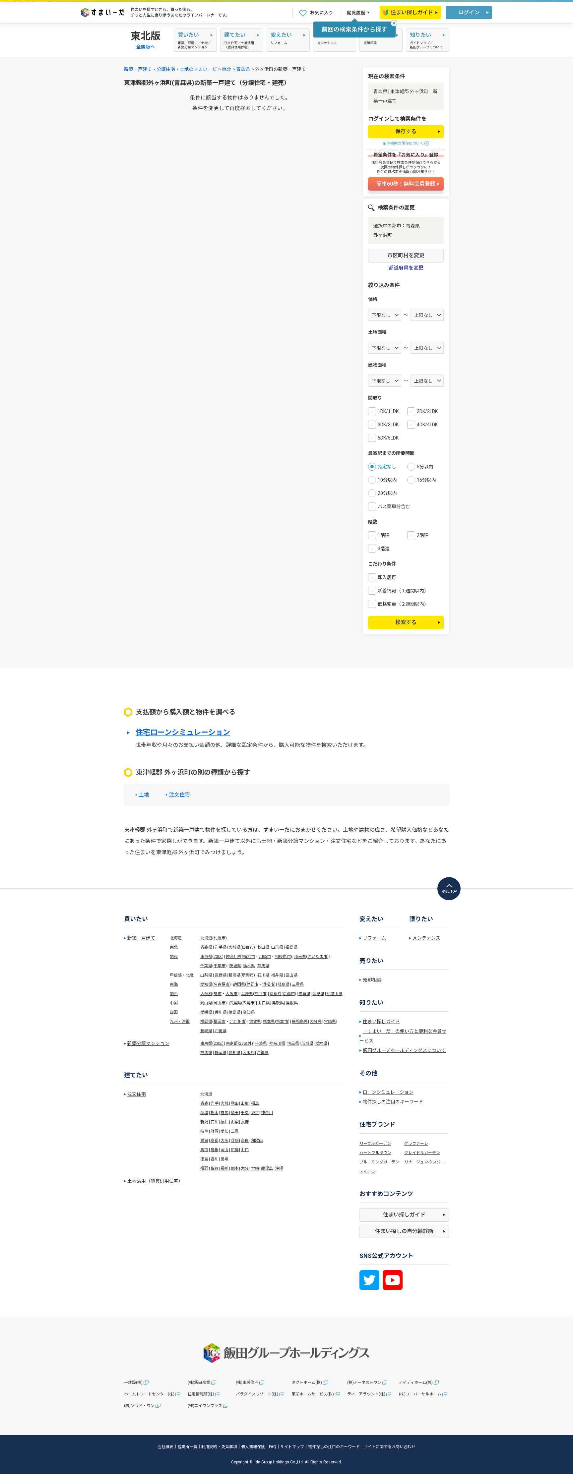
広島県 (235, 1003)
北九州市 (237, 1021)
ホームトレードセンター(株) (149, 1394)
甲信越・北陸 (182, 975)
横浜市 (249, 956)
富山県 (291, 975)
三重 (235, 1131)
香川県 (220, 1012)
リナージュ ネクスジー (424, 1162)
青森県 (243, 69)
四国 (174, 1012)
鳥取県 (278, 1003)
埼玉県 (300, 956)
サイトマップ (292, 1447)
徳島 (204, 1159)
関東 (174, 956)
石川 (215, 1122)
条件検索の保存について (403, 143)
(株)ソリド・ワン (139, 1405)
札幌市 (219, 938)
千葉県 (206, 966)
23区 (218, 956)
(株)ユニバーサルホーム (420, 1394)
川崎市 (265, 956)
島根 (215, 1150)
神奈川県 (234, 956)
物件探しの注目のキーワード (393, 1101)
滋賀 (204, 1140)
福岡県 (206, 1021)
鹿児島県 (300, 1021)
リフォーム (374, 938)
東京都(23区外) (239, 1043)
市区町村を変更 (405, 255)
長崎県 (206, 1031)
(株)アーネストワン (364, 1382)
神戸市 (260, 993)
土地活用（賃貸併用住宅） (155, 1181)
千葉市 (219, 966)
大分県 (316, 1021)
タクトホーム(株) (306, 1382)
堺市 (218, 993)
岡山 (224, 1150)
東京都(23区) (211, 1043)
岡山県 (206, 1003)
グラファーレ (416, 1143)
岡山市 (219, 1003)
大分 (245, 1168)
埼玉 (235, 1112)
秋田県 (263, 947)
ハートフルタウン (375, 1152)
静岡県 (239, 984)
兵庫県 (247, 993)
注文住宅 (179, 794)
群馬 (224, 1112)
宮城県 (234, 947)
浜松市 (268, 984)
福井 (224, 1122)
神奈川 (267, 1112)
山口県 (264, 1003)
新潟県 (234, 975)
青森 (204, 1103)
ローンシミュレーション (388, 1092)
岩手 (215, 1103)
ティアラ (367, 1171)
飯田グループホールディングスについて (404, 1050)
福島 (255, 1103)
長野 (245, 1122)
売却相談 (372, 979)
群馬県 (263, 966)
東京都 (206, 956)
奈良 (245, 1140)
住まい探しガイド (412, 12)
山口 (245, 1150)
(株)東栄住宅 (247, 1382)
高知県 (249, 1012)
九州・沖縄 (180, 1021)
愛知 (224, 1131)
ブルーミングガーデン (379, 1162)
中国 (174, 1003)
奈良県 (318, 993)
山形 (245, 1103)
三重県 (298, 984)
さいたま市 (317, 956)
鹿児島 (267, 1168)
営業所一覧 (187, 1447)
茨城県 (235, 966)
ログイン (468, 12)
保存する (405, 131)
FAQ (272, 1447)
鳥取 (204, 1150)
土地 (144, 794)
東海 (174, 984)
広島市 (248, 1003)
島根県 (292, 1003)
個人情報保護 (253, 1447)
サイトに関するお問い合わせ (389, 1447)
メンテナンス (426, 938)
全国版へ (145, 46)
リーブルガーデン (375, 1143)
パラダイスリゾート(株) (257, 1394)
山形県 (277, 947)
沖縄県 (220, 1031)
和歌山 (257, 1140)
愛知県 (206, 984)
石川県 (263, 975)
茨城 (204, 1112)
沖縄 (279, 1168)
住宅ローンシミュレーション (183, 732)
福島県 (291, 947)
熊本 (235, 1168)
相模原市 (283, 956)
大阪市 (231, 993)
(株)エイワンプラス (205, 1405)
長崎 (224, 1168)
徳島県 (234, 1012)
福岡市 (219, 1021)
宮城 (224, 1103)
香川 (215, 1159)
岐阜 (204, 1131)
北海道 (176, 938)
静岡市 (252, 984)
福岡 (204, 1168)
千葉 (245, 1112)
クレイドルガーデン (422, 1152)
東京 (255, 1112)
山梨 (235, 1122)
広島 (235, 1150)
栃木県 (249, 966)
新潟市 (248, 975)
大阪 (224, 1140)
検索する (405, 622)
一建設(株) (133, 1382)
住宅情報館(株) (201, 1394)
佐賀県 (255, 1021)
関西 (174, 993)
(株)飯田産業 (199, 1382)
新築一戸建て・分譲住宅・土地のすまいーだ (170, 69)
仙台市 (248, 947)
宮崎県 (330, 1021)
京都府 (276, 993)
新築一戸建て (141, 938)
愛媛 (224, 1159)
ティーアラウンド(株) (366, 1394)
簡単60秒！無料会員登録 (405, 184)
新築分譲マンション (148, 1043)
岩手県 (220, 947)
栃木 (215, 1112)
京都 (215, 1140)
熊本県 (269, 1021)
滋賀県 (304, 993)
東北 (226, 69)
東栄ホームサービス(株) (312, 1394)
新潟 (204, 1122)
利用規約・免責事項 (219, 1447)
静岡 (215, 1131)
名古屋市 (221, 984)
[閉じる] (394, 23)
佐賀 (215, 1168)
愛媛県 (206, 1012)
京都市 (289, 993)
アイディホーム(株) (416, 1382)
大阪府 (206, 993)
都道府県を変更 (406, 267)
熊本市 (282, 1021)
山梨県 (206, 975)
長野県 (220, 975)
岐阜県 (283, 984)
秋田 (235, 1103)
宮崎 (255, 1168)
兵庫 (235, 1140)
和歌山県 (335, 993)
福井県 (277, 975)
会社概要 (165, 1447)
